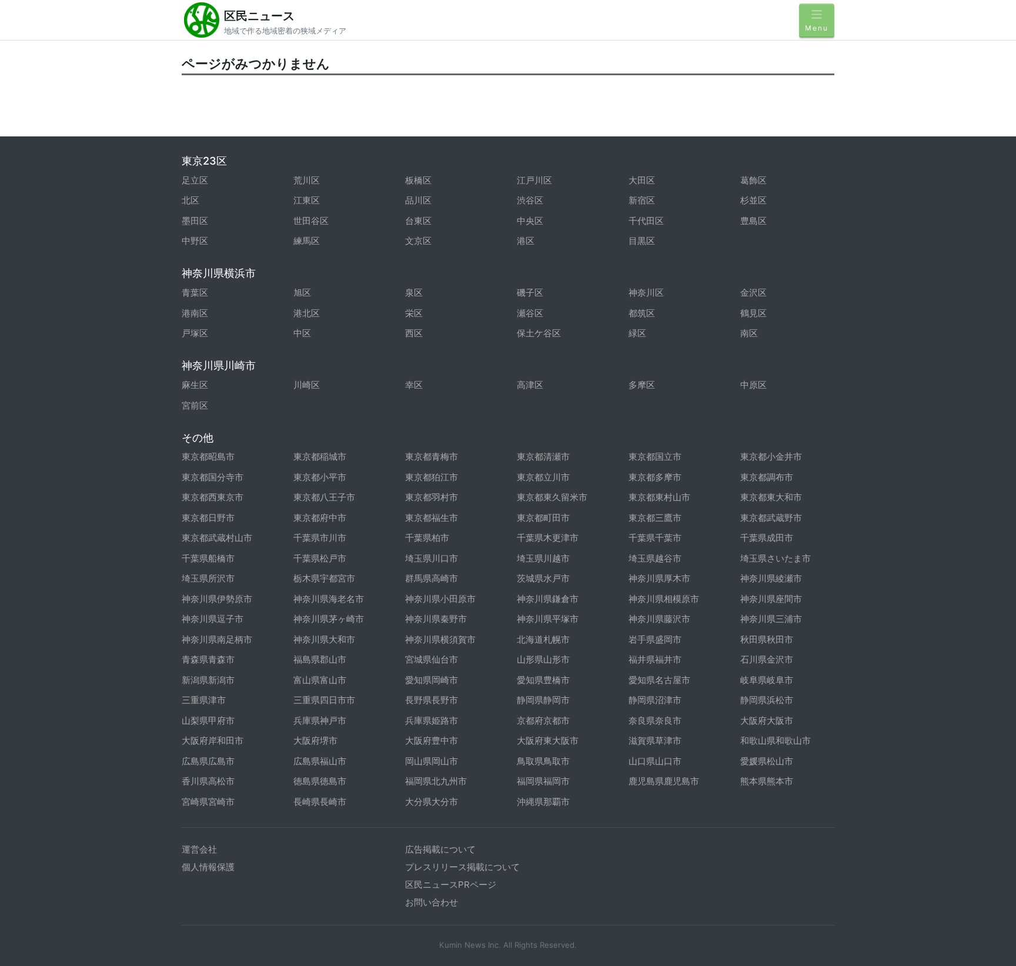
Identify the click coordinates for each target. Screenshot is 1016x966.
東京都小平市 (319, 477)
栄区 (414, 313)
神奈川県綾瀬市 (771, 578)
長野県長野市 (431, 700)
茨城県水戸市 (543, 578)
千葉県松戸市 (319, 558)
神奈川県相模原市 (664, 598)
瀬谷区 (530, 313)
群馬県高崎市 (431, 578)
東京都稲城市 (319, 456)
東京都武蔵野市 (771, 517)
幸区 (414, 384)
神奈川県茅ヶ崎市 (328, 618)
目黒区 (642, 240)
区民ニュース (259, 16)
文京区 (418, 240)
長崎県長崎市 (319, 801)
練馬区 (306, 240)
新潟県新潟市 (208, 680)
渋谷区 (530, 200)
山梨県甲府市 (208, 720)
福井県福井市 (655, 659)
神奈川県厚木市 (659, 578)
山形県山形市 (543, 659)
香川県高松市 (208, 781)
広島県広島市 (208, 761)
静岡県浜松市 (766, 700)
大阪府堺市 (315, 740)
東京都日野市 (208, 517)
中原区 (753, 384)
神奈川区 (646, 292)
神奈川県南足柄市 (217, 639)
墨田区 (195, 220)
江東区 (306, 200)
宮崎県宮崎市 (208, 801)
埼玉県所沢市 (208, 578)
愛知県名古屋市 (659, 680)
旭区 (302, 292)
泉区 (414, 292)
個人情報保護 (208, 867)
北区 (190, 200)
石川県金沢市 (766, 659)
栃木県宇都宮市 (324, 578)
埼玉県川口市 (431, 558)
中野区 (195, 240)
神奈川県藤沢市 (659, 618)
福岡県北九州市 (436, 781)
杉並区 (753, 200)
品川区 (418, 200)
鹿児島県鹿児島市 (664, 781)
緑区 (637, 333)
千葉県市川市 (319, 537)
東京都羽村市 (431, 497)
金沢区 (753, 292)
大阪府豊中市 (431, 740)
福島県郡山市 (319, 659)
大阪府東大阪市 (548, 740)
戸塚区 (195, 333)
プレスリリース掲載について (462, 867)
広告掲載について (440, 849)
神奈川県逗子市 (212, 618)
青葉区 (195, 292)
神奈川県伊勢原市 (217, 598)
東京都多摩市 (655, 477)
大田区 (642, 180)
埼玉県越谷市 (655, 558)
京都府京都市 (543, 720)
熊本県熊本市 (766, 781)
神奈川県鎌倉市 (548, 598)
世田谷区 (311, 220)
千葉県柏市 (427, 537)
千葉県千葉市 (655, 537)
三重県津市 (204, 700)
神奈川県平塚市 (548, 618)
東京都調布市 (766, 477)
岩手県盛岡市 (655, 639)
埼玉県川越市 (543, 558)
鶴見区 (753, 313)
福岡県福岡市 (543, 781)
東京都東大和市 (771, 497)
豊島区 (753, 220)
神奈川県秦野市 (436, 618)
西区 (414, 333)
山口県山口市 (655, 761)
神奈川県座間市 (771, 598)
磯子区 (530, 292)
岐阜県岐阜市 (766, 680)
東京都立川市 (543, 477)
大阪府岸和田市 (212, 740)
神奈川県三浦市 (771, 618)
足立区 (195, 180)
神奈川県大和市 (324, 639)
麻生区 (195, 384)
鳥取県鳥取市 (543, 761)
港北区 (306, 313)
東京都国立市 (655, 456)
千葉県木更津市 (548, 537)
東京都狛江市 (431, 477)
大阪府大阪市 (766, 720)
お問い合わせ (431, 902)
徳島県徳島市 (319, 781)
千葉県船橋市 (208, 558)
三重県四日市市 (324, 700)
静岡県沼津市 (655, 700)
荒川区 (306, 180)
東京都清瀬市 (543, 456)
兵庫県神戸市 (319, 720)
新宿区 (642, 200)
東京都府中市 (319, 517)
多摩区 (642, 384)
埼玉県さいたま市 (775, 558)
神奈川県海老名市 (328, 598)
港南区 (195, 313)
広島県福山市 (319, 761)
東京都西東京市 (212, 497)
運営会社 (199, 849)
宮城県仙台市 (431, 659)
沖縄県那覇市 (543, 801)
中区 (302, 333)
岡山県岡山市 (431, 761)
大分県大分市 (431, 801)
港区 (525, 240)
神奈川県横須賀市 (440, 639)
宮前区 (195, 405)
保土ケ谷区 (539, 333)
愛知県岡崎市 (431, 680)
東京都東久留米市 (552, 497)
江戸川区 (534, 180)
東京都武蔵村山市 (217, 537)
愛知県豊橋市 (543, 680)
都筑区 (642, 313)
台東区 (418, 220)
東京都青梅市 (431, 456)
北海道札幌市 (543, 639)
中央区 (530, 220)
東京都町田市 (543, 517)
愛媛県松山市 (766, 761)
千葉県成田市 (766, 537)
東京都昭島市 (208, 456)
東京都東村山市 (659, 497)
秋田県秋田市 (766, 639)
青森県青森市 (208, 659)
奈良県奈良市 (655, 720)
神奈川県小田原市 (440, 598)
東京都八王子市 (324, 497)
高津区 (530, 384)
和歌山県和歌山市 (775, 740)
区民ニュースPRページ (450, 884)
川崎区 (306, 384)
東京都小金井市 (771, 456)
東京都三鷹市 (655, 517)
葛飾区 (753, 180)
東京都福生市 (431, 517)
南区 (749, 333)
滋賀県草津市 (655, 740)
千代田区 (646, 220)
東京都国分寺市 (212, 477)
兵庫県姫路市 (431, 720)
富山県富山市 (319, 680)
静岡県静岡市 (543, 700)
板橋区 (418, 180)
